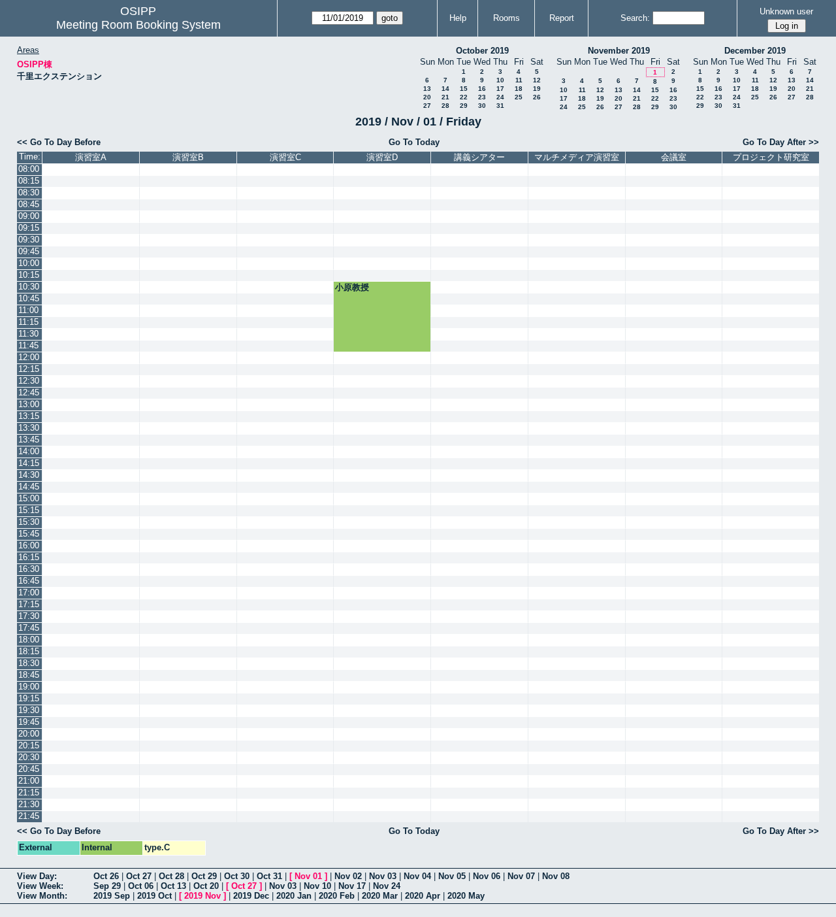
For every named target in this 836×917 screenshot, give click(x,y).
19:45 (28, 722)
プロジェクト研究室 (771, 157)
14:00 (28, 451)
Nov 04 (417, 876)
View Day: (37, 876)
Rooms (506, 18)
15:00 (28, 498)
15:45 (28, 534)
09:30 (28, 239)
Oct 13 (173, 886)
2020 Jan (294, 896)
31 (500, 105)
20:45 (28, 769)
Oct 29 (204, 876)
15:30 (28, 522)
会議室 (673, 157)
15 (464, 88)
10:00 (28, 263)
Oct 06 (140, 886)
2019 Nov (202, 896)
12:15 (28, 369)
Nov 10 (317, 886)
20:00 (28, 734)
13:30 (28, 428)
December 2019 (755, 51)
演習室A (90, 157)
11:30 (28, 334)
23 (482, 97)
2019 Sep (111, 896)
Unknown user (786, 11)
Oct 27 (139, 876)
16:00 (28, 545)
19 (537, 88)
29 (464, 105)
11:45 (28, 345)
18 (518, 88)
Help (457, 18)
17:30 (28, 616)
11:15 (28, 322)
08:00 (28, 169)
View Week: (40, 886)
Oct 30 (236, 876)
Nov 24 (386, 886)
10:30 (28, 287)
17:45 (28, 628)
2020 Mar (380, 896)
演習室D (382, 157)
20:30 (28, 757)
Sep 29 (107, 886)
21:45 (28, 816)
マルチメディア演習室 (576, 157)
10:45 (28, 298)
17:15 (28, 604)
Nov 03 (382, 876)
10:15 (28, 275)
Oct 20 (206, 886)
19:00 (28, 687)
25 (518, 97)
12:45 (28, 392)
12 (537, 80)
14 (445, 88)
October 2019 (482, 51)
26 (537, 97)
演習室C (285, 157)
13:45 (28, 439)
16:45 (28, 581)
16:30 (28, 569)
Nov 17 (352, 886)
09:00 (28, 216)
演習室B (188, 157)
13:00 (28, 404)
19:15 (28, 698)
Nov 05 (452, 876)
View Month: (42, 896)
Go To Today (414, 142)
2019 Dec (251, 896)
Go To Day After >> (781, 142)
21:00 (28, 781)
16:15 (28, 557)
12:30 (28, 381)
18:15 (28, 651)
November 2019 (619, 51)
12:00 (28, 357)
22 (464, 97)
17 (500, 88)
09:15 (28, 228)
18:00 (28, 639)
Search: (635, 18)
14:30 (28, 475)
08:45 (28, 204)
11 (518, 80)
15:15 (28, 510)
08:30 (28, 192)
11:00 (28, 310)
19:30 (28, 710)
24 (500, 97)
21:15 (28, 792)
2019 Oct (154, 896)
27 (427, 105)
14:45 (28, 487)
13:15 (28, 416)
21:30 (28, 804)
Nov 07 (521, 876)
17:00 (28, 592)
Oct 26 (106, 876)
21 (445, 97)
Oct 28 (171, 876)
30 (482, 105)
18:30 (28, 663)
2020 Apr (422, 896)
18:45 (28, 675)
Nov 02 (348, 876)
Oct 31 (269, 876)
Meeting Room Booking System (138, 24)
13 (427, 88)
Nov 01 (308, 876)
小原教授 (352, 287)
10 (500, 80)
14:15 (28, 463)
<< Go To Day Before (59, 142)
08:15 (28, 181)
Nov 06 (486, 876)
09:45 (28, 251)
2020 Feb (337, 896)
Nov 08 (556, 876)
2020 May (466, 896)
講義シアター (479, 157)
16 (482, 88)
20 (427, 97)
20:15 (28, 745)
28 (445, 105)
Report (561, 18)
